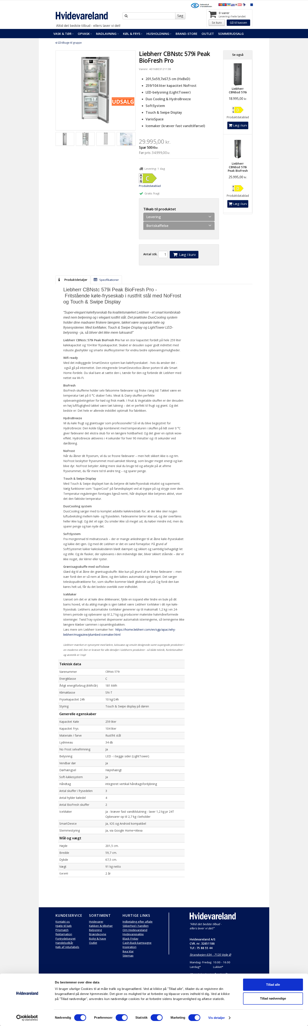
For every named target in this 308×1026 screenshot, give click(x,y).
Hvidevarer (96, 921)
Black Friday (130, 938)
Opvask (84, 33)
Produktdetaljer (75, 280)
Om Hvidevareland (135, 930)
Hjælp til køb (64, 926)
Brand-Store (186, 33)
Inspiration (129, 947)
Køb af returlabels (67, 947)
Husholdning (157, 33)
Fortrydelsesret (65, 938)
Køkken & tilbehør (101, 926)
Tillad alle (273, 984)
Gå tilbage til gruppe (69, 42)
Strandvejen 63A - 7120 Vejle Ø (210, 955)
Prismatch (62, 930)
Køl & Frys (131, 33)
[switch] (122, 1017)
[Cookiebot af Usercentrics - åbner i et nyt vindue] (27, 1018)
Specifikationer (108, 280)
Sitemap (128, 955)
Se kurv (217, 23)
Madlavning (106, 33)
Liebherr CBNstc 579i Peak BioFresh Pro (174, 57)
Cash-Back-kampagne (137, 943)
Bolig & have (97, 938)
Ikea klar (128, 951)
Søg (180, 15)
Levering (153, 217)
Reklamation (64, 934)
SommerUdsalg (231, 33)
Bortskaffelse (157, 225)
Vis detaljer (216, 1017)
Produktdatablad (150, 186)
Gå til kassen (238, 23)
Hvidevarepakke (133, 934)
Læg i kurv (187, 254)
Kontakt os (63, 921)
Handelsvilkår (64, 943)
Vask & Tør (62, 33)
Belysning (95, 930)
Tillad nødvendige (273, 998)
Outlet (208, 33)
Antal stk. (150, 254)
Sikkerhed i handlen (136, 926)
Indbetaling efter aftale (138, 921)
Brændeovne (97, 934)
